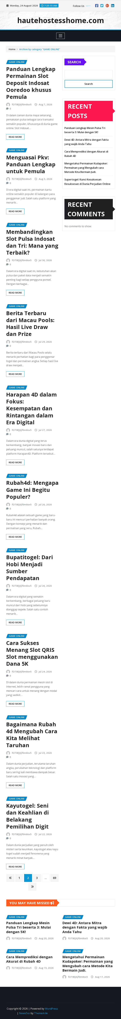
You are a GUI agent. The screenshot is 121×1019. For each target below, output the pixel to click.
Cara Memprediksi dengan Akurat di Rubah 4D (29, 959)
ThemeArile (41, 1013)
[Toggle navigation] (60, 36)
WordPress (51, 1008)
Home (12, 49)
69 (54, 878)
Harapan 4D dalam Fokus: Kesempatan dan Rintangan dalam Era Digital (31, 408)
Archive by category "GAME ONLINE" (39, 49)
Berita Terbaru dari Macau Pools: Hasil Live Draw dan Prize (30, 324)
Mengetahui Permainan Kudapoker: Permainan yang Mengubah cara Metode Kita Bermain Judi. (86, 168)
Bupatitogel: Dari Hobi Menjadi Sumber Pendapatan (29, 568)
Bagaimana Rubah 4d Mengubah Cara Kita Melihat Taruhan (31, 735)
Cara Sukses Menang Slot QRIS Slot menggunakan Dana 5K (32, 653)
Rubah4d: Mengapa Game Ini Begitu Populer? (32, 489)
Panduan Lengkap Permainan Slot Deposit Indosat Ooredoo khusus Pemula (30, 82)
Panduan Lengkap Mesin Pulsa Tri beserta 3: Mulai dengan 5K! (28, 927)
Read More (15, 136)
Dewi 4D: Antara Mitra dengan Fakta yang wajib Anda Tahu (84, 927)
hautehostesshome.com (60, 20)
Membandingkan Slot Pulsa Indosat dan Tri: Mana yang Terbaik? (32, 242)
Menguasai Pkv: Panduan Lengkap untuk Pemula (30, 164)
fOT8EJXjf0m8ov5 (22, 104)
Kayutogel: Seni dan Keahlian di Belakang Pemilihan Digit (27, 816)
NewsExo (24, 1013)
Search (74, 62)
